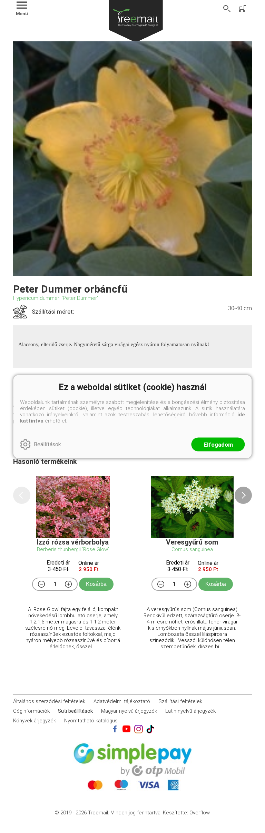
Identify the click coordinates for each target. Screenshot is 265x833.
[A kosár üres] (243, 8)
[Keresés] (227, 8)
